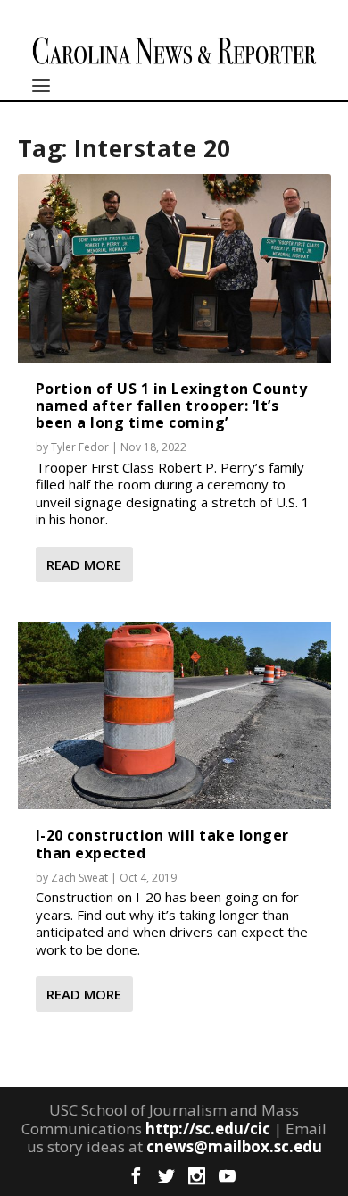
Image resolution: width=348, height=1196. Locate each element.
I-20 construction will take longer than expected (162, 843)
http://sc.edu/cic (207, 1128)
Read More (83, 564)
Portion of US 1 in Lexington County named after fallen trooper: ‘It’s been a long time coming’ (172, 405)
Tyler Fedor (80, 447)
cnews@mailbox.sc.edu (234, 1146)
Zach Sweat (79, 877)
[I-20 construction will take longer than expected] (174, 715)
